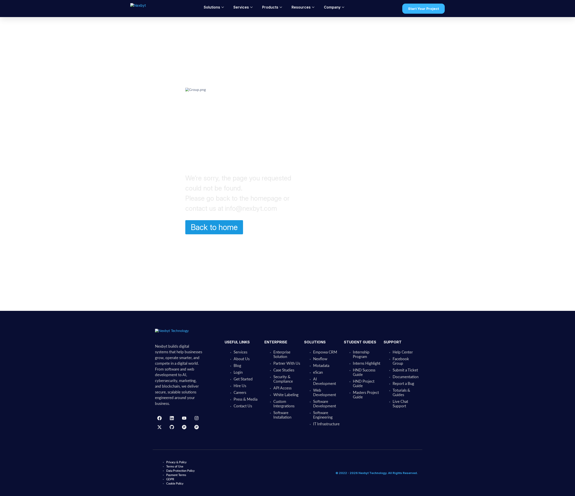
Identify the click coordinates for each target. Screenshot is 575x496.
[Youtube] (184, 418)
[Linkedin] (171, 418)
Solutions (212, 7)
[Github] (171, 427)
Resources (301, 7)
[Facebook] (159, 418)
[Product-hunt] (184, 427)
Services (241, 7)
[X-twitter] (159, 427)
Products (270, 7)
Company (332, 7)
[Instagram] (196, 418)
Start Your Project (423, 9)
